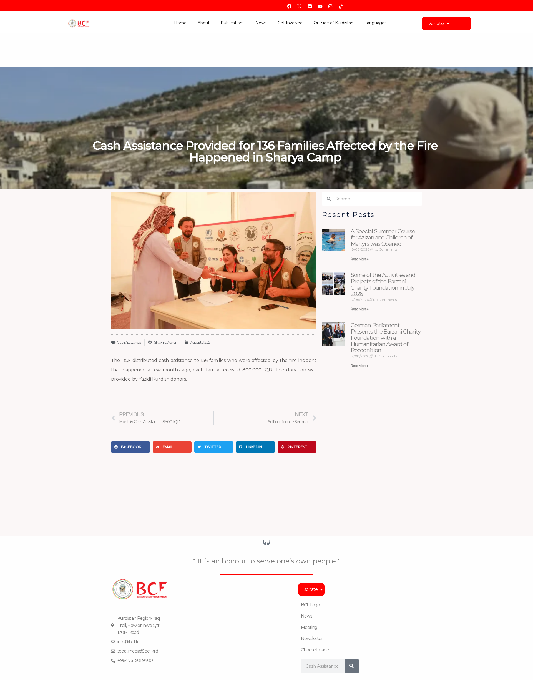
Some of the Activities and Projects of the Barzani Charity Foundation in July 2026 (383, 284)
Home (180, 22)
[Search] (352, 666)
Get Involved (290, 22)
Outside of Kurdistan (333, 22)
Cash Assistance (129, 342)
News (260, 22)
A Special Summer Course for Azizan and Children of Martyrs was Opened (383, 237)
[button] (130, 446)
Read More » (359, 259)
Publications (232, 22)
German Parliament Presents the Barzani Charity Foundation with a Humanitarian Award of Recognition (386, 338)
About (204, 22)
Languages (375, 22)
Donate (435, 23)
